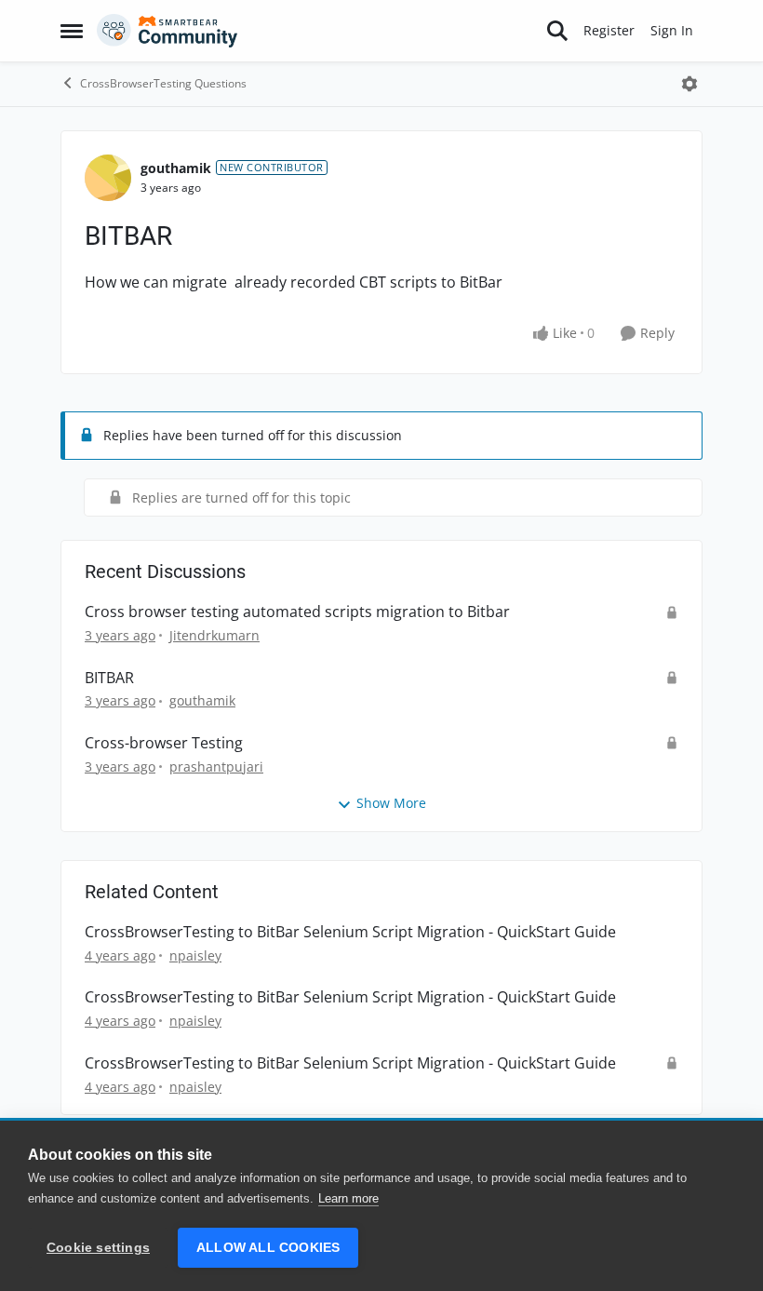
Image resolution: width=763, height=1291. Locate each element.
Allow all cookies (268, 1248)
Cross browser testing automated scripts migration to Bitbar (297, 612)
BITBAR (109, 678)
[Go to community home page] (167, 30)
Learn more (348, 1198)
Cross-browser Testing (164, 743)
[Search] (557, 31)
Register (609, 30)
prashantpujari (216, 766)
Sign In (671, 30)
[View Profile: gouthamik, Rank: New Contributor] (108, 178)
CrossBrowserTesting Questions (163, 83)
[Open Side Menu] (71, 31)
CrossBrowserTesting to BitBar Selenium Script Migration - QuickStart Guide (350, 932)
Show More (391, 803)
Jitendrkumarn (214, 635)
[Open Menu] (689, 84)
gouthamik (176, 168)
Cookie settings (98, 1248)
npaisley (195, 955)
